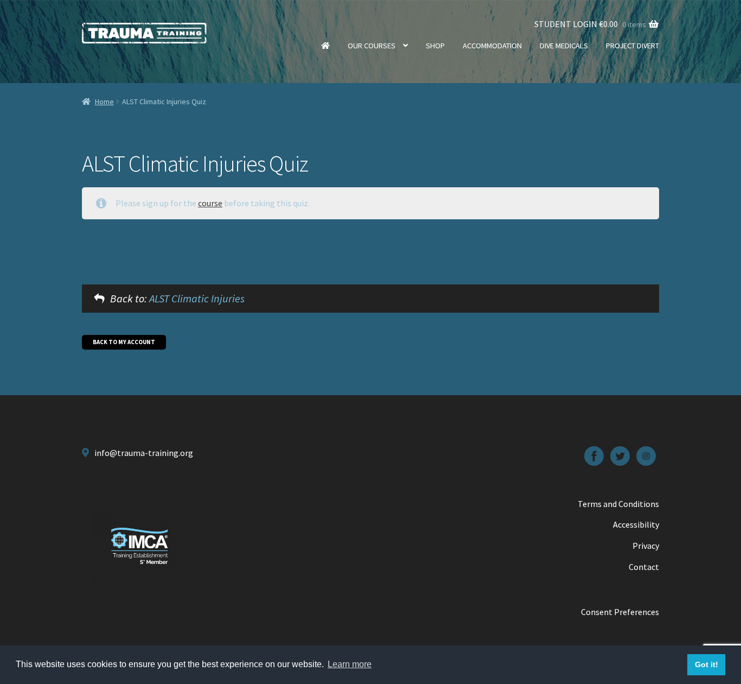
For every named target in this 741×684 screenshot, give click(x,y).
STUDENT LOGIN (565, 23)
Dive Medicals (564, 45)
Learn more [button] (350, 664)
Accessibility (636, 524)
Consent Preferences (620, 611)
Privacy (646, 545)
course (210, 203)
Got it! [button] (706, 664)
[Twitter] (620, 456)
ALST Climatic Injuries (197, 298)
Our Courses (371, 45)
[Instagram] (646, 456)
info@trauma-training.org (143, 452)
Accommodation (492, 45)
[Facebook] (594, 456)
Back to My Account (124, 342)
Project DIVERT (632, 45)
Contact (644, 566)
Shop (435, 45)
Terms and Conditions (618, 503)
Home (325, 45)
